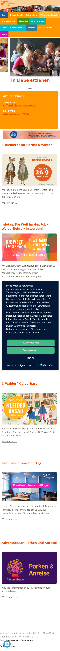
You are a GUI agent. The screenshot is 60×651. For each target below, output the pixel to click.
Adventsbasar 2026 (16, 114)
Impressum (12, 640)
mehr (30, 358)
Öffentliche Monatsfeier (19, 105)
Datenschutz (27, 640)
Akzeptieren (31, 343)
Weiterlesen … (9, 202)
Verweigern (31, 350)
